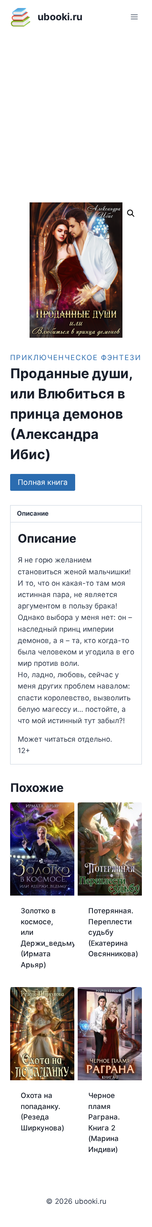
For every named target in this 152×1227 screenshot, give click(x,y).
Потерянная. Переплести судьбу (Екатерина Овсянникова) (113, 932)
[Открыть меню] (134, 16)
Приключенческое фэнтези (75, 357)
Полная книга (43, 482)
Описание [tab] (33, 513)
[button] (130, 213)
